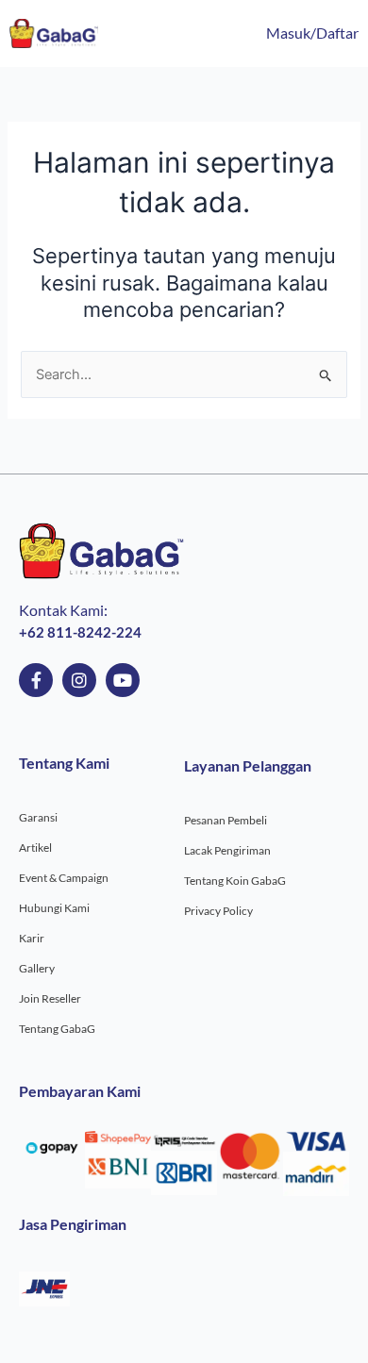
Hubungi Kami (54, 908)
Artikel (35, 847)
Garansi (38, 817)
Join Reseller (50, 998)
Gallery (37, 968)
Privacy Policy (218, 911)
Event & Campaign (64, 878)
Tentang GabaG (57, 1029)
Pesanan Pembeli (225, 820)
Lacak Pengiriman (227, 850)
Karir (31, 938)
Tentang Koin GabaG (235, 880)
